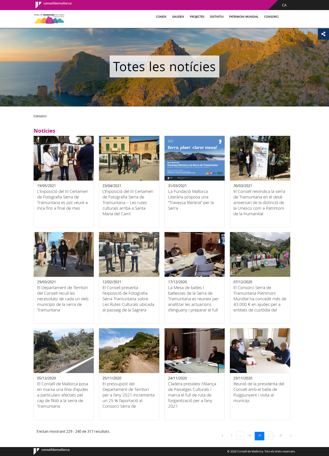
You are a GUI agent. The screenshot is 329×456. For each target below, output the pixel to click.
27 (282, 435)
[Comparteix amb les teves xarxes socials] (323, 34)
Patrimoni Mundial (243, 17)
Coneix (161, 17)
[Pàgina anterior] (223, 435)
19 (251, 435)
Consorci (271, 17)
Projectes (197, 17)
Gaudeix (178, 17)
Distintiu (217, 17)
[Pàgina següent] (290, 435)
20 (261, 435)
